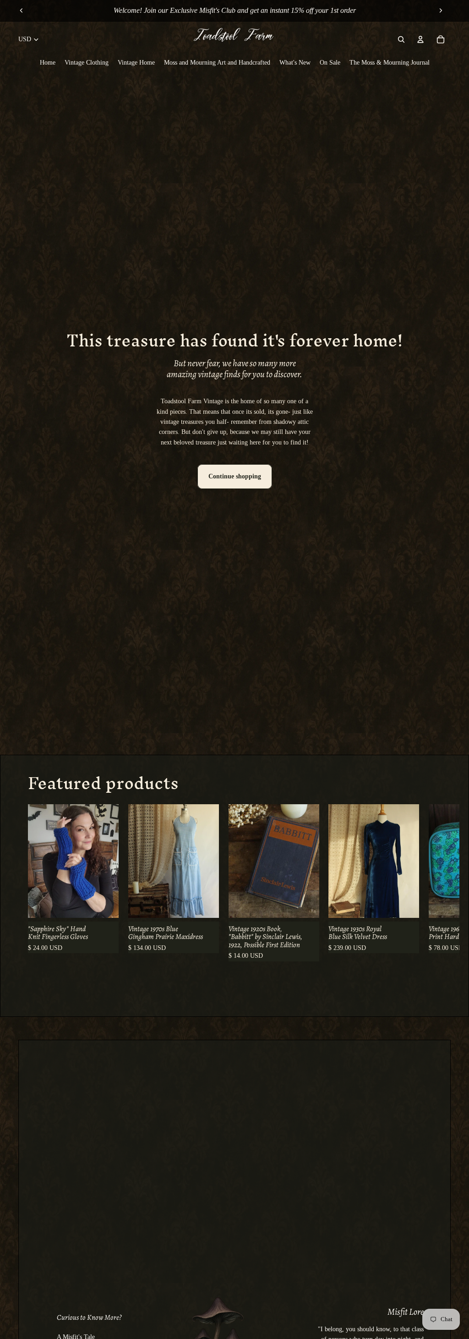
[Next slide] (441, 10)
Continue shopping (234, 476)
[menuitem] (47, 62)
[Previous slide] (21, 10)
